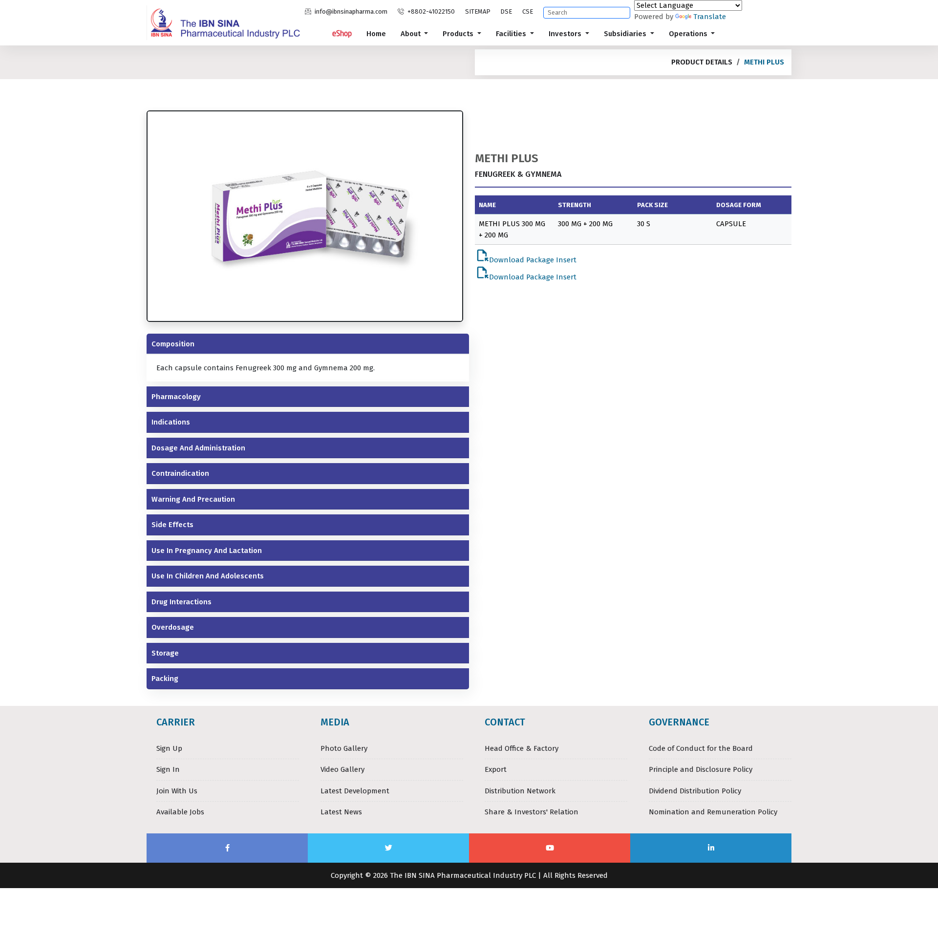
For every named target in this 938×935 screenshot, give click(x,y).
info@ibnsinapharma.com (350, 11)
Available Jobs (180, 812)
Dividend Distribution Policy (695, 790)
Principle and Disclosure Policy (700, 769)
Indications (170, 422)
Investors (566, 33)
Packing (164, 678)
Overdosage (172, 627)
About (412, 33)
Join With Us (176, 790)
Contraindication (180, 473)
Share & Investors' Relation (531, 812)
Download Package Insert (525, 256)
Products (459, 33)
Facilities (512, 33)
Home (376, 33)
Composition (172, 344)
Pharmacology (176, 396)
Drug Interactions (181, 601)
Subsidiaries (626, 33)
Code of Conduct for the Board (701, 748)
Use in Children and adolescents (207, 576)
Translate (709, 16)
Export (496, 769)
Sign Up (169, 748)
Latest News (341, 812)
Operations (689, 33)
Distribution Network (520, 790)
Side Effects (172, 524)
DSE (506, 11)
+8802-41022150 (430, 11)
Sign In (168, 769)
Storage (165, 653)
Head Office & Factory (521, 748)
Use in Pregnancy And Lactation (206, 550)
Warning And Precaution (193, 499)
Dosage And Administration (198, 448)
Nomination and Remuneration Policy (713, 812)
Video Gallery (342, 769)
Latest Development (354, 790)
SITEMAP (477, 11)
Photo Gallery (343, 748)
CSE (527, 11)
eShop (342, 33)
